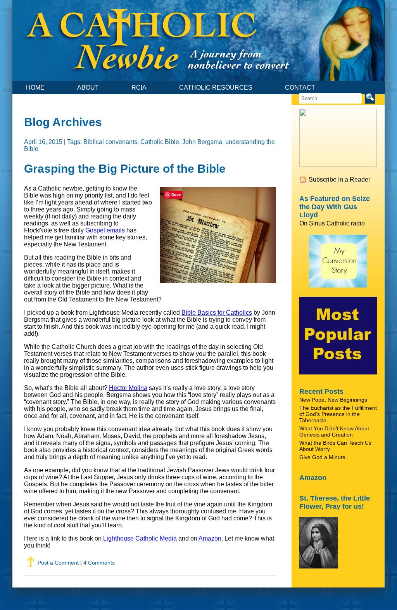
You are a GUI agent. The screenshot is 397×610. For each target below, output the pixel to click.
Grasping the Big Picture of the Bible (125, 168)
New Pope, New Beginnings (333, 400)
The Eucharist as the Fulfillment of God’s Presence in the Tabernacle (338, 414)
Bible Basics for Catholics (216, 312)
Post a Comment (58, 563)
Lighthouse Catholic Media (140, 538)
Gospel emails (105, 230)
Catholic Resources (215, 87)
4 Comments (99, 563)
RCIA (139, 87)
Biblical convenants (110, 142)
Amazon (209, 538)
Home (35, 87)
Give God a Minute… (325, 457)
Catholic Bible (159, 142)
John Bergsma (202, 142)
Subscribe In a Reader (339, 179)
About (88, 87)
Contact (300, 87)
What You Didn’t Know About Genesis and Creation (334, 431)
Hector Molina (128, 388)
